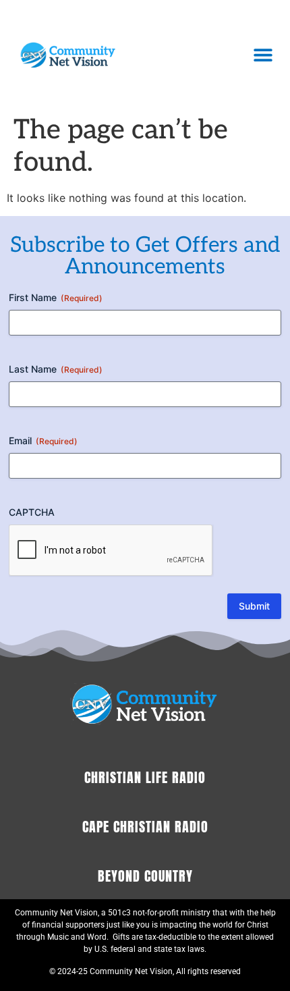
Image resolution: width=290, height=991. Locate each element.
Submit (254, 606)
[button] (263, 54)
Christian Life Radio (145, 777)
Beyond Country (145, 875)
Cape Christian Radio (145, 826)
